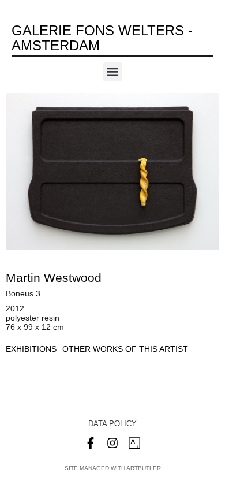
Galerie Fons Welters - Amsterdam (102, 38)
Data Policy (112, 423)
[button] (112, 71)
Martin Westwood (54, 277)
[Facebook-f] (90, 443)
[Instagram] (112, 443)
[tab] (31, 349)
